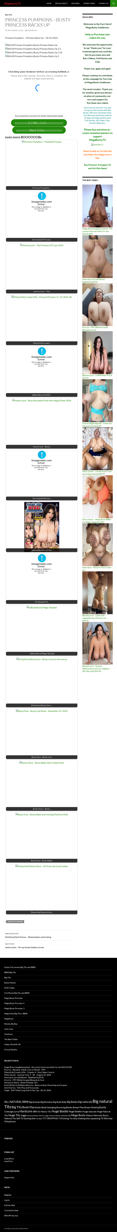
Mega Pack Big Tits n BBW (15, 1013)
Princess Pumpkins (15, 922)
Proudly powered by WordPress (16, 1228)
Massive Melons (54, 1116)
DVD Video (75, 3)
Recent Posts (11, 1060)
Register (8, 1195)
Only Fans (8, 1029)
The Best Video (89, 3)
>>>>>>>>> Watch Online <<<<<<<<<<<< (39, 130)
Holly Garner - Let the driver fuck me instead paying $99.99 (97, 472)
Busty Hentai (10, 982)
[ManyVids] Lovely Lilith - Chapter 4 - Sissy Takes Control (29, 1072)
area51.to (8, 1161)
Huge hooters (76, 1111)
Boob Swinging (48, 1107)
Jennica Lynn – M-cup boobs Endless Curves (24, 946)
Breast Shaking (91, 1107)
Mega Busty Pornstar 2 (14, 1003)
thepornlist (9, 1177)
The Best (39, 1119)
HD (39, 1111)
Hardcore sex (28, 1111)
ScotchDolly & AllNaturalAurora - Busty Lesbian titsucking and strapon (35, 1085)
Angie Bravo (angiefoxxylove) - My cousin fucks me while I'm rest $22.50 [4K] (97, 231)
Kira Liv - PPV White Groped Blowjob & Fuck (95, 328)
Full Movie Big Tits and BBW (16, 993)
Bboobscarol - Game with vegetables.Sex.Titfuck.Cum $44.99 (94, 618)
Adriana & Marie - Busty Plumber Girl (21, 1082)
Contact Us (103, 3)
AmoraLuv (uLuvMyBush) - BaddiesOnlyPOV (94, 280)
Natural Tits (10, 1118)
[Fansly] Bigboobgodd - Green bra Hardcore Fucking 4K (97, 424)
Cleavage (8, 1111)
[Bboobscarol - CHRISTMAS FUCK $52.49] (97, 352)
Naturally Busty (101, 1115)
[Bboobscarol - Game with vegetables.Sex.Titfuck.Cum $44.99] (97, 592)
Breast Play (78, 1107)
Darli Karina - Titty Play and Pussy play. (21, 1087)
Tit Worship (106, 1118)
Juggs (24, 1115)
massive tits (66, 1115)
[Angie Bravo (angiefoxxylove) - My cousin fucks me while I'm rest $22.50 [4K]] (97, 206)
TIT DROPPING (50, 1118)
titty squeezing (93, 1118)
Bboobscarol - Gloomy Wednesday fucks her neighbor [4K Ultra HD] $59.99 (96, 668)
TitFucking (64, 1118)
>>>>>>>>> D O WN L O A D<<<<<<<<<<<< (39, 122)
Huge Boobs (60, 1111)
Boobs (38, 1107)
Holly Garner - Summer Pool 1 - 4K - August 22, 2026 (27, 1075)
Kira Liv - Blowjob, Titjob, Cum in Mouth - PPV (25, 1069)
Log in (7, 1200)
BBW (25, 1101)
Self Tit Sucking (23, 1118)
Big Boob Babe (60, 1102)
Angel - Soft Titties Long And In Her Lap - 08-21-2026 (27, 1090)
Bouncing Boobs (64, 1107)
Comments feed (11, 1210)
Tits (71, 1118)
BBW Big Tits (10, 972)
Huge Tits (14, 1115)
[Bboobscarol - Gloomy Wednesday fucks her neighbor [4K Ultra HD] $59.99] (97, 643)
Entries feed (9, 1205)
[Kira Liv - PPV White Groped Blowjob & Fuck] (97, 304)
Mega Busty (78, 1115)
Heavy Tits (46, 1111)
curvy (16, 1111)
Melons (89, 1115)
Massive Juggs (44, 1116)
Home (49, 3)
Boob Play (28, 1107)
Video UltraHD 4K (12, 1044)
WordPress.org (11, 1215)
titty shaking (79, 1118)
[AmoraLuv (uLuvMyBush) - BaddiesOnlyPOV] (97, 256)
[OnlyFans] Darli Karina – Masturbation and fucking (28, 935)
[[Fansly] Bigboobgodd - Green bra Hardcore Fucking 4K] (97, 400)
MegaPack (8, 1018)
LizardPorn (9, 1158)
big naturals (85, 1101)
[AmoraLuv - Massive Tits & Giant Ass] (97, 544)
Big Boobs (72, 1101)
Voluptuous (10, 1121)
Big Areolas (34, 1101)
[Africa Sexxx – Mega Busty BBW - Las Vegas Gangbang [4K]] (97, 496)
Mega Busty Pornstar (13, 998)
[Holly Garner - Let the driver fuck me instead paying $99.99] (97, 448)
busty (102, 1107)
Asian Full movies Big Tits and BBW (20, 967)
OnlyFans (8, 1034)
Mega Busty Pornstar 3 (14, 1008)
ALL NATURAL (13, 1101)
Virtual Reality (61, 3)
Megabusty (32, 30)
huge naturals (90, 1111)
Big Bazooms (46, 1102)
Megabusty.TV (12, 3)
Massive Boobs (32, 1116)
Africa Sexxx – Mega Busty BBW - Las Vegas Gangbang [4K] (97, 520)
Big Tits (8, 15)
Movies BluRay (10, 1024)
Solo (34, 1118)
